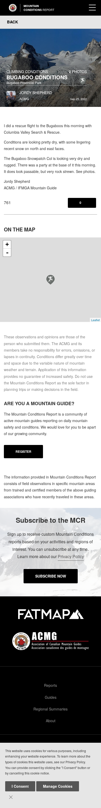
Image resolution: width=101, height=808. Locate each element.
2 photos (78, 71)
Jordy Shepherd (35, 92)
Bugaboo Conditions (36, 77)
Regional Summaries (50, 709)
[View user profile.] (11, 94)
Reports (50, 685)
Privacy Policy (71, 556)
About (50, 720)
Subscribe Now (50, 576)
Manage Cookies (58, 786)
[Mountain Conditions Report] (12, 8)
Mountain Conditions (39, 8)
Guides (50, 697)
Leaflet (95, 320)
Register (23, 451)
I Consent (20, 786)
